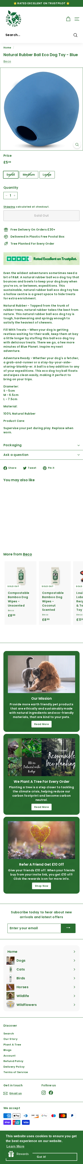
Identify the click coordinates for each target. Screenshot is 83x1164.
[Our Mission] (41, 674)
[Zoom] (77, 144)
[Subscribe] (68, 928)
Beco (7, 61)
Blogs (7, 1050)
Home (7, 47)
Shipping (9, 206)
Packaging (12, 445)
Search (8, 1033)
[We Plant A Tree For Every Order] (41, 757)
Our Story (10, 1039)
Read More (41, 724)
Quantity (10, 187)
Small (10, 175)
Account (9, 1056)
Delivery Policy (14, 1067)
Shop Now (41, 886)
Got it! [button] (41, 1156)
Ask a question (15, 455)
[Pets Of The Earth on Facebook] (51, 1093)
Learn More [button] (15, 1146)
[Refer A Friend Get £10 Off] (41, 840)
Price (7, 155)
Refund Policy (13, 1061)
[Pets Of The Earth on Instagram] (44, 1093)
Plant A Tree (12, 1045)
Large (47, 175)
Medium (29, 175)
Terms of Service (15, 1072)
